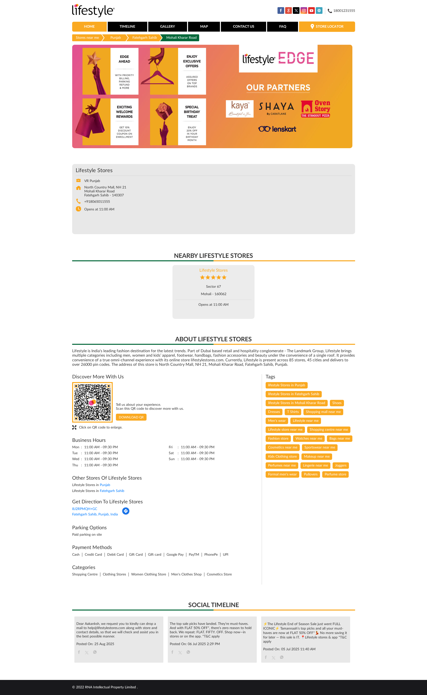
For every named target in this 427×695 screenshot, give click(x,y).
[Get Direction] (126, 514)
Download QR (131, 417)
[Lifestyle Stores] (93, 11)
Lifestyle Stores (213, 270)
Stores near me (87, 38)
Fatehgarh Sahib (144, 38)
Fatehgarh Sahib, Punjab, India (95, 514)
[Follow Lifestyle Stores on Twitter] (296, 10)
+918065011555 (97, 202)
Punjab (115, 38)
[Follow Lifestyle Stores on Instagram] (303, 10)
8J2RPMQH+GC (84, 509)
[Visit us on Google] (288, 10)
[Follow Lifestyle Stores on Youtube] (311, 10)
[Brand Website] (319, 10)
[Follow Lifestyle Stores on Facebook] (281, 10)
